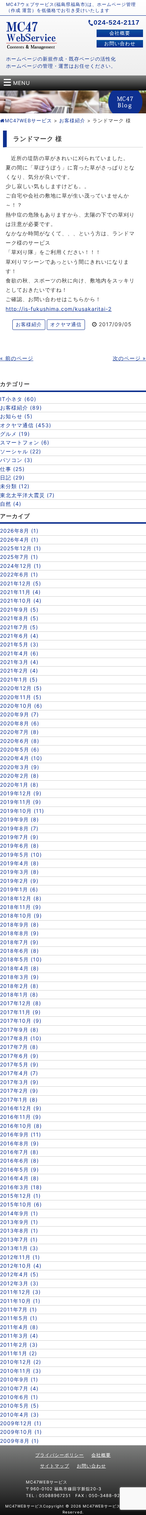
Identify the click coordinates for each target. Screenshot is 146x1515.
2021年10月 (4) (21, 600)
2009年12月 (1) (21, 1423)
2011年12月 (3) (20, 1292)
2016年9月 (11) (20, 1134)
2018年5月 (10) (21, 959)
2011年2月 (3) (19, 1344)
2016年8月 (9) (19, 1143)
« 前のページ (16, 358)
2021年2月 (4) (19, 670)
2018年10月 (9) (21, 915)
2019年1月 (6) (19, 889)
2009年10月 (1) (21, 1432)
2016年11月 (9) (20, 1117)
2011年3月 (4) (19, 1335)
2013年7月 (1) (19, 1239)
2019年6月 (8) (19, 845)
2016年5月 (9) (19, 1169)
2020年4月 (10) (21, 758)
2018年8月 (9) (19, 933)
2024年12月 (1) (20, 566)
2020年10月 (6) (21, 706)
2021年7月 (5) (19, 627)
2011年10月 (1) (20, 1301)
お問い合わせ (120, 43)
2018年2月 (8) (19, 986)
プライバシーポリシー (59, 1455)
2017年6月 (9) (19, 1056)
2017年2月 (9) (19, 1090)
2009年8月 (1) (19, 1441)
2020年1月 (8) (19, 784)
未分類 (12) (15, 486)
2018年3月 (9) (19, 977)
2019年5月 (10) (21, 854)
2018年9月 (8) (19, 924)
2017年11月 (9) (20, 1012)
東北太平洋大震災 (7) (27, 495)
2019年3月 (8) (19, 872)
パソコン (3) (16, 460)
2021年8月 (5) (19, 618)
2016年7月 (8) (19, 1152)
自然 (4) (10, 504)
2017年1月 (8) (19, 1099)
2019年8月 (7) (19, 828)
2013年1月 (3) (19, 1248)
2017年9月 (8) (19, 1029)
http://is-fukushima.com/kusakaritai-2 (59, 309)
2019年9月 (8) (19, 819)
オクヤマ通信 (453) (25, 425)
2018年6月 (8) (19, 951)
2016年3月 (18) (21, 1187)
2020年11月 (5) (21, 697)
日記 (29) (12, 477)
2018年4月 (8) (19, 968)
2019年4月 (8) (19, 863)
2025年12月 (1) (20, 548)
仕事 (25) (12, 469)
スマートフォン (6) (24, 442)
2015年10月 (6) (21, 1204)
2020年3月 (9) (19, 767)
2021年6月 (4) (19, 636)
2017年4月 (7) (19, 1073)
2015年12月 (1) (20, 1196)
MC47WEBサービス (28, 120)
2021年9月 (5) (19, 609)
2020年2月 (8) (19, 775)
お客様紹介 (72, 120)
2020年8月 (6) (19, 723)
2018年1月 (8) (19, 994)
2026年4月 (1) (19, 539)
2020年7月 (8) (19, 732)
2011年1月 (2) (18, 1353)
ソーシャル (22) (20, 451)
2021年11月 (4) (20, 592)
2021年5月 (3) (19, 644)
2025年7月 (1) (19, 557)
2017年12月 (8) (20, 1003)
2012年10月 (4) (21, 1265)
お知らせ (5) (16, 416)
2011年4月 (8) (19, 1327)
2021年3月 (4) (19, 662)
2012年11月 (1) (20, 1257)
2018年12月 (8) (21, 898)
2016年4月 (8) (19, 1178)
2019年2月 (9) (19, 881)
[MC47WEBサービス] (31, 47)
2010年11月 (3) (20, 1371)
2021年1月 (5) (19, 679)
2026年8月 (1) (19, 530)
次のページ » (129, 358)
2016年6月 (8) (19, 1160)
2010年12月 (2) (20, 1362)
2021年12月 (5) (20, 583)
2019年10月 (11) (22, 811)
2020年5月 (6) (19, 749)
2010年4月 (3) (19, 1414)
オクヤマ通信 (66, 324)
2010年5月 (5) (19, 1405)
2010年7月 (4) (19, 1388)
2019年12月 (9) (21, 793)
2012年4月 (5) (19, 1274)
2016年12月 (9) (21, 1108)
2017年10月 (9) (21, 1020)
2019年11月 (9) (20, 802)
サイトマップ (54, 1466)
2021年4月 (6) (19, 653)
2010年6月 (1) (19, 1397)
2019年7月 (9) (19, 837)
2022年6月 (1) (19, 574)
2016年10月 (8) (21, 1126)
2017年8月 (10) (21, 1038)
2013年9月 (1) (19, 1222)
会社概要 (119, 33)
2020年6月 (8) (19, 741)
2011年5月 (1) (18, 1318)
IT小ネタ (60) (18, 399)
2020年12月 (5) (21, 688)
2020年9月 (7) (19, 714)
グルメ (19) (15, 434)
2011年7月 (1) (18, 1309)
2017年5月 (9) (19, 1064)
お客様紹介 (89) (21, 407)
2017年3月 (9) (19, 1082)
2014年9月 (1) (19, 1213)
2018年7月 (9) (19, 942)
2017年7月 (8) (19, 1047)
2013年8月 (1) (19, 1230)
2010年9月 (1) (19, 1379)
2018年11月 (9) (20, 907)
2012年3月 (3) (19, 1283)
